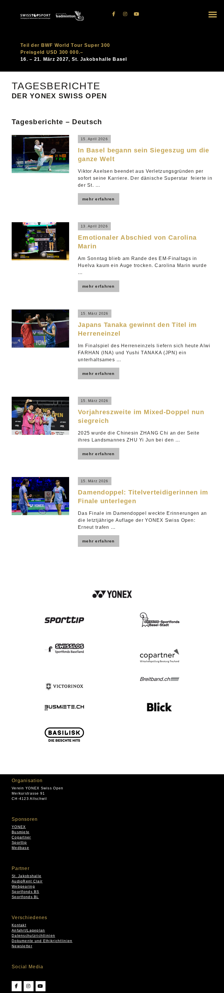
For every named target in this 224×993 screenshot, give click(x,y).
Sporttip (19, 843)
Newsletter (22, 946)
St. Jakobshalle (26, 876)
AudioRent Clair (27, 881)
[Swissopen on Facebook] (114, 14)
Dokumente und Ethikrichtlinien (42, 941)
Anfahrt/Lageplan (28, 930)
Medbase (20, 848)
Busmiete (20, 832)
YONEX (19, 827)
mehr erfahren (98, 199)
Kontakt (19, 925)
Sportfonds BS (25, 892)
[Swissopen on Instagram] (125, 14)
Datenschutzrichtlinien (33, 936)
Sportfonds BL (25, 897)
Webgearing (23, 887)
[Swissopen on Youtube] (136, 14)
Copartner (21, 837)
